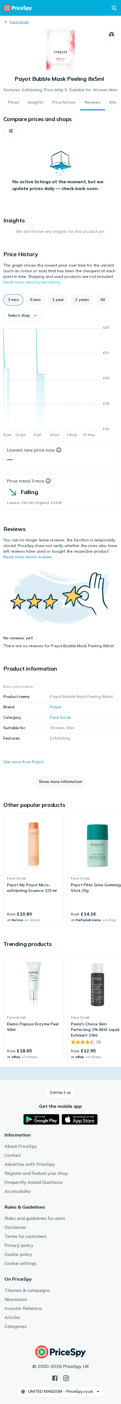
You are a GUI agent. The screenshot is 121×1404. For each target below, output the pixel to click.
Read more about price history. (32, 282)
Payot (55, 706)
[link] (33, 870)
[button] (10, 131)
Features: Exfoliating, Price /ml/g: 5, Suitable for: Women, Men (60, 89)
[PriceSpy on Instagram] (66, 1377)
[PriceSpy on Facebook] (54, 1377)
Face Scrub (19, 22)
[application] (60, 382)
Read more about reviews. (28, 556)
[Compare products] (111, 34)
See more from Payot (23, 761)
